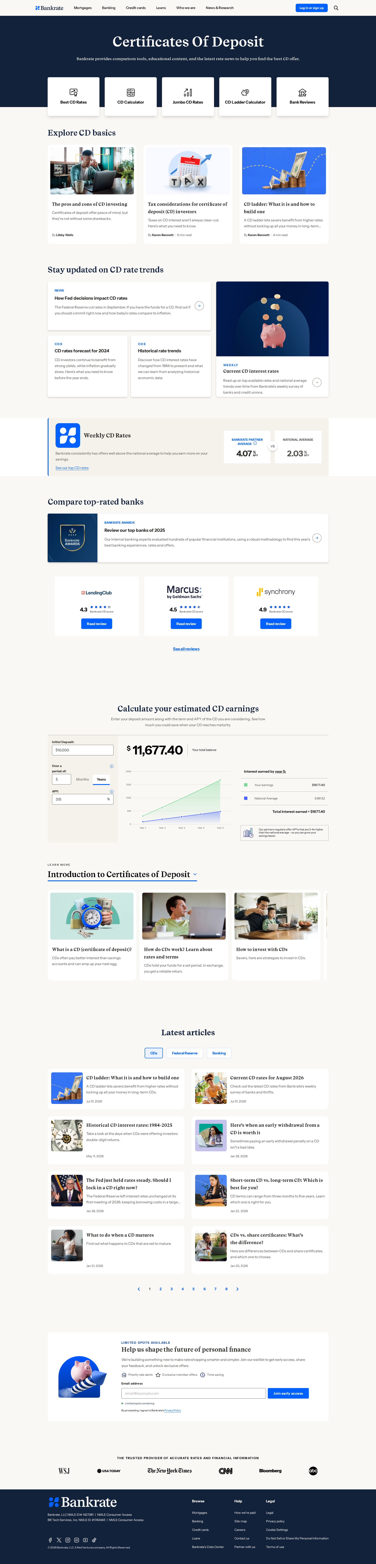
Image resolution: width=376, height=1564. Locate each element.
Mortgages (199, 1513)
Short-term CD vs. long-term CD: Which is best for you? (276, 1184)
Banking (219, 1053)
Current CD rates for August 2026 (267, 1077)
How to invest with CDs (262, 949)
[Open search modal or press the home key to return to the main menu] (336, 8)
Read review (96, 624)
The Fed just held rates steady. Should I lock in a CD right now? (128, 1184)
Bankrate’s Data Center (208, 1547)
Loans (196, 1538)
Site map (240, 1521)
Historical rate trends (159, 350)
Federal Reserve (185, 1053)
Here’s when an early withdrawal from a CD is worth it (275, 1129)
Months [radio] (82, 779)
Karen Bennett (163, 235)
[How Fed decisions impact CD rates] (129, 305)
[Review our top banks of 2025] (188, 538)
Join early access (288, 1393)
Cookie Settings (277, 1530)
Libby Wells (64, 235)
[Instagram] (67, 1540)
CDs (153, 1053)
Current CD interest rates (251, 371)
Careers (239, 1530)
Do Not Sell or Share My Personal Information (297, 1538)
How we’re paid (244, 1513)
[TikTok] (94, 1540)
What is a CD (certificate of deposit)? (92, 949)
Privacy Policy (172, 1410)
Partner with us (244, 1547)
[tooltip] (255, 443)
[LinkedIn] (76, 1540)
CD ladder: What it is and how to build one (279, 208)
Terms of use (275, 1547)
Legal (269, 1513)
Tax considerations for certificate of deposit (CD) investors (187, 208)
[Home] (49, 8)
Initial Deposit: (63, 742)
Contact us (241, 1538)
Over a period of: (59, 768)
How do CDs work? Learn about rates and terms (178, 953)
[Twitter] (59, 1540)
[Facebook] (50, 1540)
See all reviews (186, 649)
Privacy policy (275, 1521)
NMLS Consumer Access (114, 1515)
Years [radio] (101, 779)
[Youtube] (85, 1540)
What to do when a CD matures (120, 1235)
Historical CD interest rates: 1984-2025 (129, 1125)
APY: (55, 791)
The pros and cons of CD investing (89, 204)
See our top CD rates (72, 468)
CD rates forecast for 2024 (82, 350)
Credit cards (200, 1530)
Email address (132, 1383)
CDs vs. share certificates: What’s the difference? (266, 1239)
